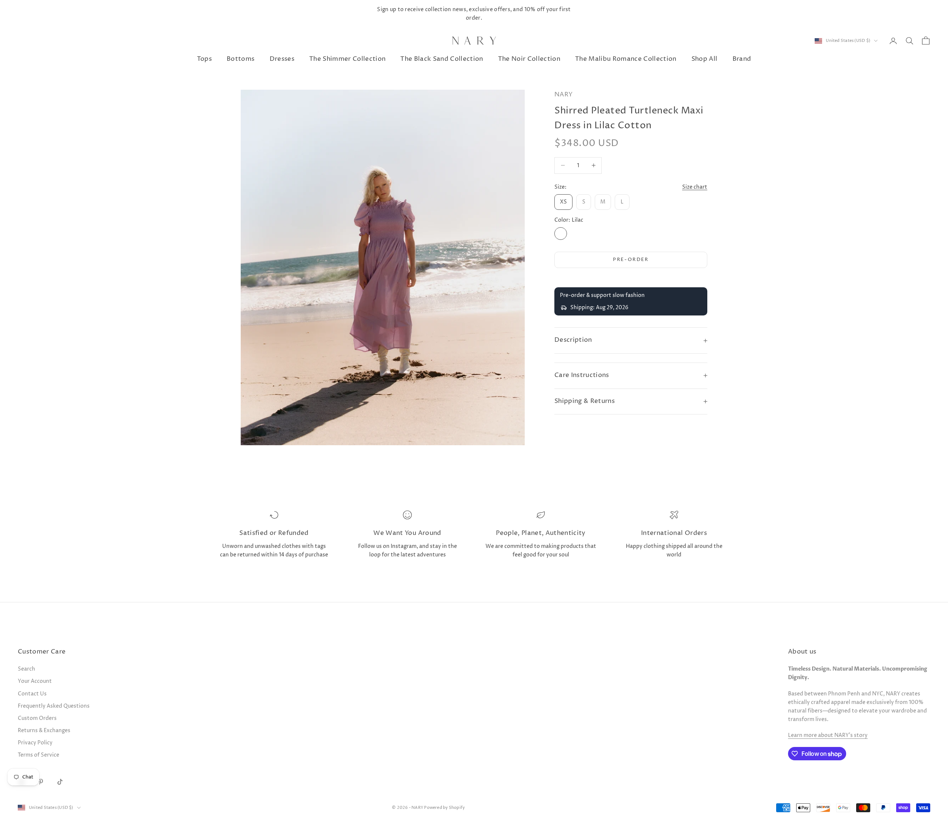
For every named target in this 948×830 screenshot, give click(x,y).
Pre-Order (630, 259)
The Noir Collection (529, 59)
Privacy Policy (35, 742)
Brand (741, 59)
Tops (204, 59)
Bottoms (240, 59)
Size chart (694, 187)
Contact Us (32, 693)
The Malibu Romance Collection (626, 59)
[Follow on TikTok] (60, 782)
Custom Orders (37, 718)
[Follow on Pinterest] (40, 782)
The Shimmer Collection (347, 59)
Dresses (282, 59)
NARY (563, 94)
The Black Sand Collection (441, 59)
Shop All (704, 59)
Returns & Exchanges (44, 730)
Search (26, 668)
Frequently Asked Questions (54, 706)
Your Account (35, 681)
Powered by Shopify (444, 807)
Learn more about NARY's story (828, 735)
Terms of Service (38, 754)
